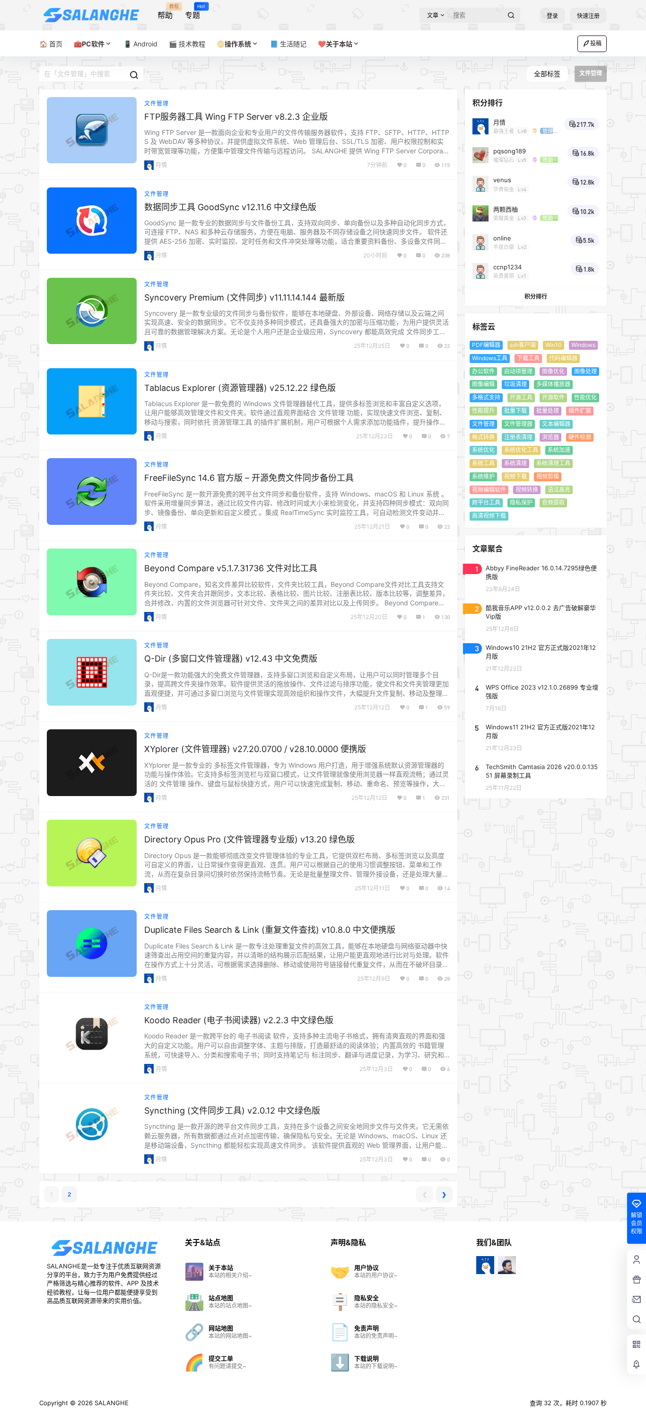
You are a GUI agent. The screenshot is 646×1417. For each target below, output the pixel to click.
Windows (583, 344)
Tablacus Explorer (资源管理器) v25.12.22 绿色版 (240, 388)
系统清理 (515, 463)
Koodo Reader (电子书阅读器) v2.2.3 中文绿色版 (238, 1020)
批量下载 (515, 410)
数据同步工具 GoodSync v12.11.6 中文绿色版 (230, 207)
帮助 (165, 11)
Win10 (553, 344)
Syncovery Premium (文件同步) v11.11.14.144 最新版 (244, 297)
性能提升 (483, 410)
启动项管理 (518, 370)
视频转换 (526, 489)
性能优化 (585, 397)
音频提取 (553, 502)
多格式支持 (486, 397)
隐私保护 (521, 502)
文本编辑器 (556, 423)
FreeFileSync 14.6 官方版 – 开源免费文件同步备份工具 (249, 478)
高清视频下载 (489, 515)
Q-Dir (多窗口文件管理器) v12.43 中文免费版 (230, 659)
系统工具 (483, 463)
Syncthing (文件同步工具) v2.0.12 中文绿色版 (232, 1111)
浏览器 (550, 436)
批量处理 (547, 410)
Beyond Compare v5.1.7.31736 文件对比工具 (230, 568)
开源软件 (553, 397)
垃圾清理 (515, 384)
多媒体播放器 (553, 384)
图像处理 (585, 370)
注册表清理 (518, 436)
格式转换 (483, 436)
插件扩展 (579, 410)
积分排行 (535, 296)
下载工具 (528, 357)
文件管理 (156, 103)
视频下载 (515, 475)
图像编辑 (483, 384)
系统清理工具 (553, 463)
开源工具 (521, 397)
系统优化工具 (521, 449)
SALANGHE (111, 1403)
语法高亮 (559, 489)
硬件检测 (579, 436)
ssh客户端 (523, 344)
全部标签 (547, 74)
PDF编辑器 (486, 344)
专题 (192, 11)
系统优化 (483, 449)
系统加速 (559, 449)
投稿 (596, 43)
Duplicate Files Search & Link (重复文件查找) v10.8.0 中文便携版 (269, 930)
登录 (552, 15)
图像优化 (553, 370)
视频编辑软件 (489, 489)
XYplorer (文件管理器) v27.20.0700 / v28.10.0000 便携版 (255, 749)
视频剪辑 (547, 475)
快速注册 (588, 15)
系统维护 (483, 475)
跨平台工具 (486, 502)
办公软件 (483, 370)
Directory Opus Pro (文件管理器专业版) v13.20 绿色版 (249, 839)
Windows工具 (489, 357)
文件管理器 (518, 423)
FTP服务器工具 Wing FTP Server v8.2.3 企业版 (236, 117)
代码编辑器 (563, 357)
